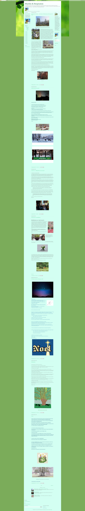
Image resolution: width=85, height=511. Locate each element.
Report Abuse (56, 43)
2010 (26, 42)
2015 (26, 38)
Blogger (51, 509)
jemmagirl (56, 15)
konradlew (47, 509)
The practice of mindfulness (35, 217)
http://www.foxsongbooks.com (27, 501)
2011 (26, 41)
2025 (26, 26)
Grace (32, 416)
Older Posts (52, 485)
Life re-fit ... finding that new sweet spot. (38, 170)
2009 (26, 43)
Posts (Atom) (44, 487)
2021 (26, 33)
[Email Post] (39, 84)
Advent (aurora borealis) (35, 88)
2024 (26, 31)
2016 (26, 37)
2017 (26, 36)
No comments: (37, 84)
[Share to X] (42, 84)
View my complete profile (57, 30)
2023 (26, 32)
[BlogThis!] (41, 84)
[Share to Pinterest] (43, 84)
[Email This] (41, 167)
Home (41, 485)
